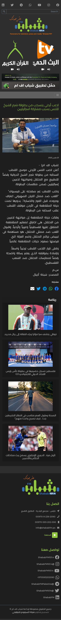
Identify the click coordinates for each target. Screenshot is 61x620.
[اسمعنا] (49, 69)
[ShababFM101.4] (57, 5)
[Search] (4, 11)
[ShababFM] (3, 5)
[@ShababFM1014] (12, 5)
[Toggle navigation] (57, 95)
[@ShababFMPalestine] (21, 5)
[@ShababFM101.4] (48, 5)
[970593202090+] (30, 5)
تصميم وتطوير (30, 612)
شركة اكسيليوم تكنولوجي (23, 612)
